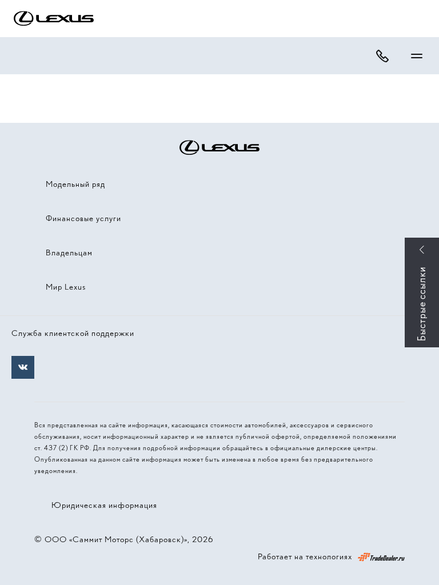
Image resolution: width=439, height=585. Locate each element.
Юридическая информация (104, 505)
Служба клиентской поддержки (72, 333)
